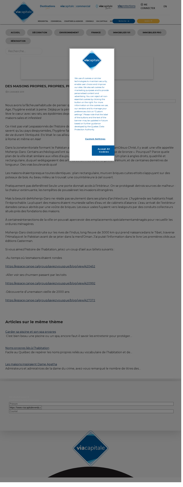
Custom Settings (95, 139)
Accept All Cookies (104, 150)
